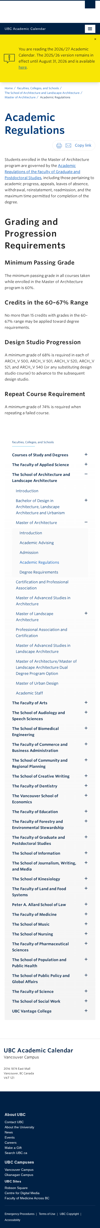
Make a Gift (13, 1148)
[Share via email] (68, 145)
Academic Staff (29, 693)
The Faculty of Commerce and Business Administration (39, 747)
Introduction (27, 491)
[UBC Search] (90, 6)
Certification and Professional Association (42, 585)
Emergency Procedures (19, 1214)
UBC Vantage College (32, 1011)
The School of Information (36, 853)
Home (9, 88)
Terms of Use (47, 1214)
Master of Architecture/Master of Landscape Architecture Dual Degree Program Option (46, 667)
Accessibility (12, 1220)
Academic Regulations (39, 562)
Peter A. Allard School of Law (39, 904)
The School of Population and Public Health (39, 963)
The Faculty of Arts (29, 703)
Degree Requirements (39, 572)
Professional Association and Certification (41, 632)
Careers (11, 1142)
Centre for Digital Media (22, 1193)
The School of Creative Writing (41, 776)
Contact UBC (14, 1122)
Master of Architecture (20, 97)
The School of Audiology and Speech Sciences (38, 716)
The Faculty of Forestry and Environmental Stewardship (38, 824)
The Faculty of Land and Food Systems (39, 892)
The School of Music (31, 924)
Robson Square (16, 1188)
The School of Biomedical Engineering (35, 731)
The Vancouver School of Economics (35, 799)
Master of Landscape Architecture (34, 617)
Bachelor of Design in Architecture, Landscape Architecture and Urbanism (40, 507)
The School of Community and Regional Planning (39, 763)
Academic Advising (37, 543)
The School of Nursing (32, 934)
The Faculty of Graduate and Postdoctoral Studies (38, 840)
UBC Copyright (69, 1214)
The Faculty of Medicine (34, 914)
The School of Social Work (36, 1001)
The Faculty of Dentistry (34, 786)
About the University (19, 1127)
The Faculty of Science (33, 991)
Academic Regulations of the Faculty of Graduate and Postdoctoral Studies (42, 171)
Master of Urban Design (37, 683)
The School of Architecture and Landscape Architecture (42, 93)
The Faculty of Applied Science (40, 465)
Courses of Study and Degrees (40, 455)
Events (10, 1137)
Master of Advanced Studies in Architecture (43, 601)
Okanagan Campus (19, 1175)
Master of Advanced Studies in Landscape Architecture (43, 648)
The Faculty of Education (35, 812)
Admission (29, 552)
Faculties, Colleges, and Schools (38, 88)
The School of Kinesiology (36, 879)
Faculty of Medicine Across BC (27, 1198)
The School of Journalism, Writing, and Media (44, 866)
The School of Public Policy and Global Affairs (41, 978)
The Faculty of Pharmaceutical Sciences (40, 947)
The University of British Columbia (36, 9)
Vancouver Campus (19, 1169)
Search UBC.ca (16, 1153)
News (9, 1132)
